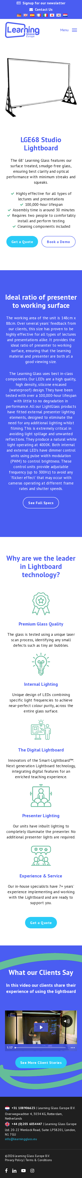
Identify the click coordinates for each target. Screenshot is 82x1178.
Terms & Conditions (38, 1160)
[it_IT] (45, 15)
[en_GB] (25, 15)
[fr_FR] (39, 15)
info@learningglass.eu (21, 1139)
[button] (68, 29)
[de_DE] (19, 15)
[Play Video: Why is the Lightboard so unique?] (41, 1027)
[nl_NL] (65, 15)
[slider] (40, 1047)
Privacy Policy (14, 1160)
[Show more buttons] (72, 1047)
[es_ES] (32, 15)
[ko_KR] (58, 15)
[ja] (52, 15)
